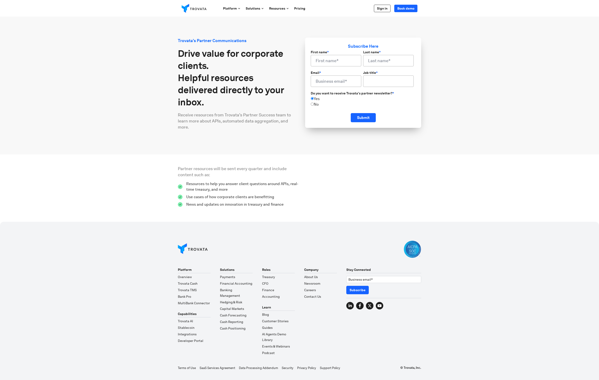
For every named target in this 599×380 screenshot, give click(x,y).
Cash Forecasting (233, 315)
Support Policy (330, 368)
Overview (185, 277)
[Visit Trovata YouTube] (379, 305)
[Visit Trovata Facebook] (360, 305)
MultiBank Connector (194, 303)
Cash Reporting (231, 322)
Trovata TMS (187, 290)
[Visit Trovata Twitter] (369, 305)
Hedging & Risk (231, 302)
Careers (310, 290)
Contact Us (312, 296)
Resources (277, 8)
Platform (230, 8)
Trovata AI (185, 321)
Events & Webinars (276, 346)
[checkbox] (362, 101)
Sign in (382, 8)
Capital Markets (232, 309)
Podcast (268, 353)
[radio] (362, 99)
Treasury (268, 277)
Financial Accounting (236, 283)
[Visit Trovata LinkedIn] (350, 305)
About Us (311, 277)
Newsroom (312, 283)
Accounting (271, 296)
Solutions (253, 8)
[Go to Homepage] (193, 249)
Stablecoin (186, 328)
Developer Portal (190, 341)
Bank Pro (184, 296)
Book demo (405, 8)
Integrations (187, 334)
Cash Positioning (232, 328)
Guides (267, 328)
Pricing (299, 8)
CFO (265, 283)
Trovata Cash (187, 283)
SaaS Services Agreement (217, 368)
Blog (265, 314)
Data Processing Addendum (258, 368)
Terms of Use (187, 368)
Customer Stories (275, 321)
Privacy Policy (306, 368)
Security (287, 368)
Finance (268, 290)
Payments (227, 277)
